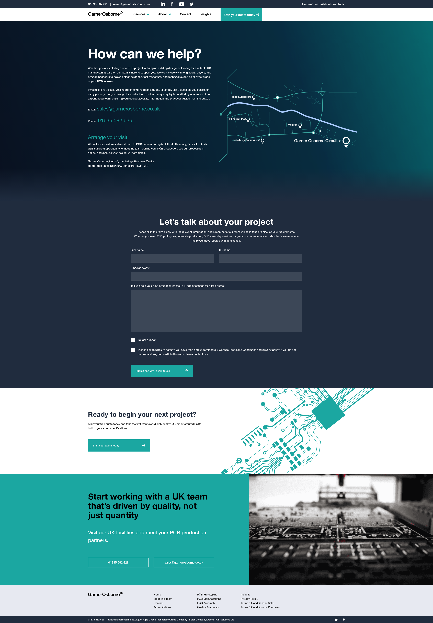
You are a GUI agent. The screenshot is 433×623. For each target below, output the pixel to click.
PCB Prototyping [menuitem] (207, 594)
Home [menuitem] (157, 594)
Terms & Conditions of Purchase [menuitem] (260, 607)
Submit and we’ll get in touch (153, 370)
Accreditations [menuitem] (162, 607)
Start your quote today (239, 15)
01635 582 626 (98, 4)
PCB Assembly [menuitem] (206, 602)
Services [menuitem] (139, 14)
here (341, 4)
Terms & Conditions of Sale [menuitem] (257, 602)
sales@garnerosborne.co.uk (131, 4)
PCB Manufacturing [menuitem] (209, 598)
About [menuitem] (162, 14)
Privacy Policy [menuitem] (249, 598)
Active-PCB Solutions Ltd (220, 619)
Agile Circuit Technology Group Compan (164, 619)
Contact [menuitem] (185, 14)
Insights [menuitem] (205, 14)
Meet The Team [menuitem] (163, 598)
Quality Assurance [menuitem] (208, 607)
